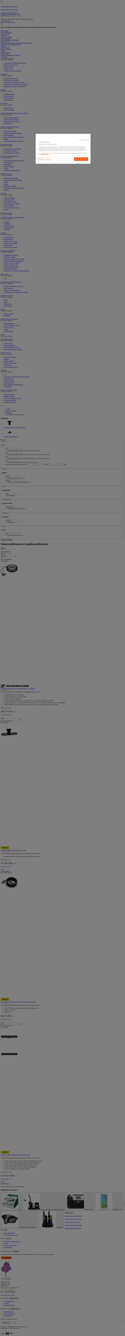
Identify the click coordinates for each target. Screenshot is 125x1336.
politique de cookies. (45, 154)
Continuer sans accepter (84, 139)
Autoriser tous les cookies (81, 159)
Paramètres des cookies (44, 159)
